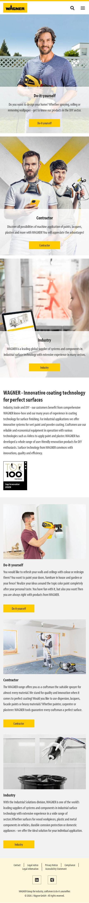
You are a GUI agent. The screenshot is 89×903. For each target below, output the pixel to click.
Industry (44, 367)
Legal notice (32, 865)
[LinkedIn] (36, 879)
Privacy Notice (51, 865)
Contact (17, 865)
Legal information (30, 869)
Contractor (44, 245)
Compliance (70, 865)
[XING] (52, 879)
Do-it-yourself (44, 123)
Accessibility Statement (56, 869)
